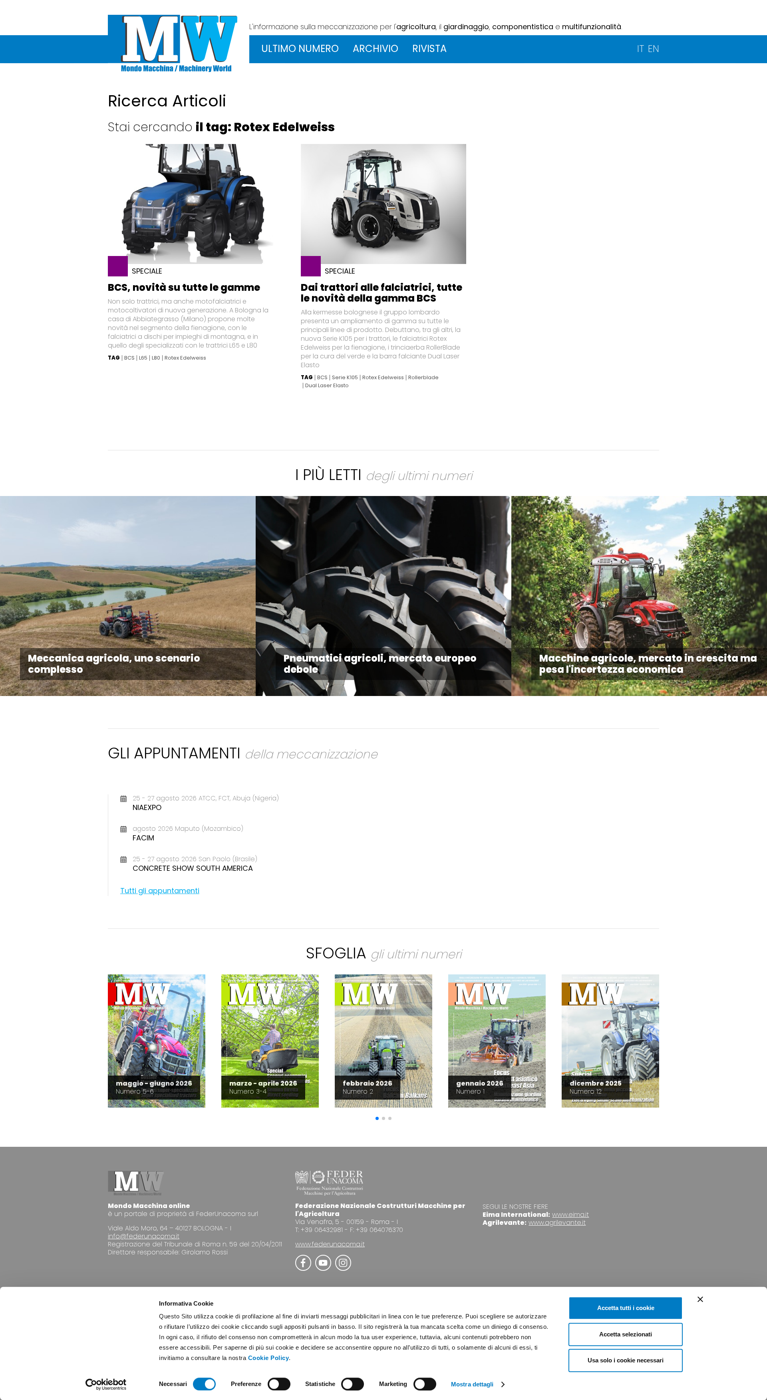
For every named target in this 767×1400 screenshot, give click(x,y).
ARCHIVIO (375, 48)
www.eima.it (570, 1214)
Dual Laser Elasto (327, 385)
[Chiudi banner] (700, 1299)
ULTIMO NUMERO (300, 48)
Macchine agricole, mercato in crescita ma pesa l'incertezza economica (648, 664)
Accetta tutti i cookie (625, 1307)
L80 (156, 358)
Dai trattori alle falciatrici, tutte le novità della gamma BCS (381, 293)
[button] (377, 1118)
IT (640, 48)
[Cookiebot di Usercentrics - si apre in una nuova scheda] (106, 1384)
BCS (129, 358)
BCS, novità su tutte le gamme (184, 287)
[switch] (279, 1384)
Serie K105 (345, 377)
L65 (143, 358)
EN (653, 48)
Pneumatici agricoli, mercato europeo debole (380, 664)
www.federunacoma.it (330, 1244)
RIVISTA (429, 48)
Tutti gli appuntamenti (159, 891)
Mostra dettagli (472, 1384)
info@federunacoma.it (143, 1236)
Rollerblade (423, 377)
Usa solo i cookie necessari (626, 1360)
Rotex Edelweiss (185, 358)
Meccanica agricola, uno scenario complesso (114, 664)
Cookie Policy (268, 1357)
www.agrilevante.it (557, 1222)
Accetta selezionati (625, 1334)
